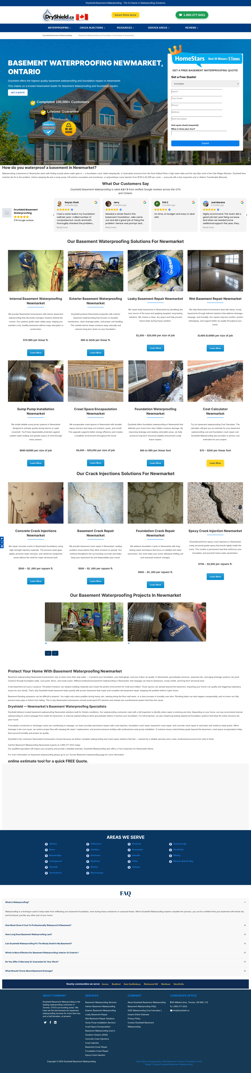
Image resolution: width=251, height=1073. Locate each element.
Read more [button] (62, 227)
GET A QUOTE (18, 92)
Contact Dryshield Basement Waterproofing (172, 1064)
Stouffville (178, 849)
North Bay (188, 861)
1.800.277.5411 (194, 15)
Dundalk (53, 867)
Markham (95, 861)
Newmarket (137, 849)
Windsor (177, 861)
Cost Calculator (125, 15)
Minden (94, 867)
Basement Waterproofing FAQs (142, 1006)
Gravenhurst (55, 873)
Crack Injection (92, 1043)
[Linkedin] (2, 546)
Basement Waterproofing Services (100, 1002)
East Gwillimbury (132, 984)
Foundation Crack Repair (96, 1051)
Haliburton (96, 844)
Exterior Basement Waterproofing (100, 1010)
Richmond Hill (151, 984)
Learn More (35, 353)
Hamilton (95, 849)
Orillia (135, 861)
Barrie (52, 849)
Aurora (105, 984)
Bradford (116, 984)
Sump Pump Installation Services (100, 1022)
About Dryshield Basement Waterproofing (147, 1002)
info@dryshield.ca (181, 1010)
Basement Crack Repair (96, 1047)
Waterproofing (58, 28)
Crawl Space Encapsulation (97, 1026)
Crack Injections (92, 28)
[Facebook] (2, 542)
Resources (125, 28)
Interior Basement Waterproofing (100, 1006)
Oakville (136, 855)
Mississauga (97, 873)
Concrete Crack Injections (97, 1039)
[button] (246, 215)
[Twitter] (2, 538)
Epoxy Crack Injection (95, 1055)
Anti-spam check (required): (185, 127)
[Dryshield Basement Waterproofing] (65, 14)
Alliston (53, 844)
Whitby (176, 855)
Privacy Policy (134, 1018)
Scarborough (179, 844)
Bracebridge (55, 855)
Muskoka (136, 844)
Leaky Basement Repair (96, 1014)
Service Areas (158, 28)
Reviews (191, 28)
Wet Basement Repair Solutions (99, 1018)
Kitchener (95, 855)
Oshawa (136, 867)
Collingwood (55, 861)
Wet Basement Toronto (173, 1061)
